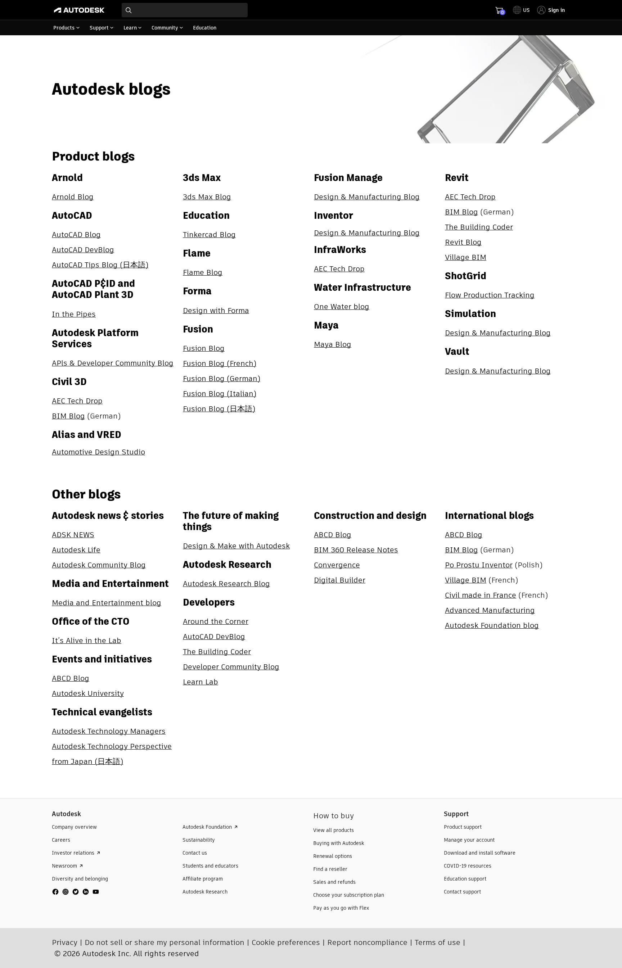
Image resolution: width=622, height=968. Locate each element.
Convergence (337, 565)
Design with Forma (216, 310)
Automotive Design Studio (98, 452)
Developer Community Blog (231, 666)
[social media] (75, 891)
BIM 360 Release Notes (356, 549)
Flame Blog (202, 272)
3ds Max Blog (207, 196)
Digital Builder (339, 580)
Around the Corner (215, 621)
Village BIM (465, 257)
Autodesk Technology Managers (109, 731)
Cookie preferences (286, 942)
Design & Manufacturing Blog (367, 196)
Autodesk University (88, 693)
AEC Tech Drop (77, 400)
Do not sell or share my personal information (164, 942)
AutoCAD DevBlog (83, 249)
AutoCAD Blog (76, 234)
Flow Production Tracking (490, 295)
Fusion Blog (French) (219, 363)
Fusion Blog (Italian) (219, 393)
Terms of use (437, 942)
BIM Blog (68, 416)
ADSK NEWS (73, 534)
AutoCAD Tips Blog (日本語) (100, 264)
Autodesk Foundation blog (492, 625)
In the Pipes (74, 314)
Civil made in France (480, 595)
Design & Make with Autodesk (236, 545)
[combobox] (185, 10)
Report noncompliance (367, 942)
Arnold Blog (73, 196)
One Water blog (341, 306)
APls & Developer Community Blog (112, 363)
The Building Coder (479, 227)
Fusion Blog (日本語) (219, 408)
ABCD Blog (70, 678)
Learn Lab (200, 682)
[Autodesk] (79, 10)
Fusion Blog (204, 348)
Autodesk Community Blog (99, 565)
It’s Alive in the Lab (86, 640)
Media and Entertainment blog (106, 602)
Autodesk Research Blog (226, 583)
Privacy (64, 942)
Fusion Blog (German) (221, 378)
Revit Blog (463, 242)
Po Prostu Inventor (479, 565)
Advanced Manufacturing (490, 610)
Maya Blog (332, 344)
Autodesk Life (76, 549)
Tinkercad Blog (209, 234)
